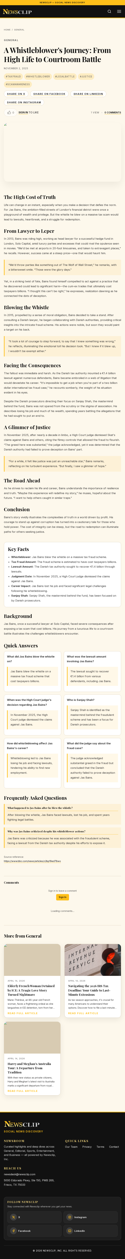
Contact (114, 1146)
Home (7, 30)
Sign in (23, 112)
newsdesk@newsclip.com (19, 1174)
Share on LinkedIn (88, 93)
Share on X (16, 93)
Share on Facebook (49, 93)
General (19, 30)
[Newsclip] (17, 11)
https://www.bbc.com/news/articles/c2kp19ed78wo (32, 861)
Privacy (87, 1146)
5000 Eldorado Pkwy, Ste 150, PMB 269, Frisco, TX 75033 (29, 1182)
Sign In (62, 897)
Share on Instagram (24, 102)
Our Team (71, 1146)
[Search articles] (109, 11)
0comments (112, 112)
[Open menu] (119, 11)
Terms (100, 1146)
